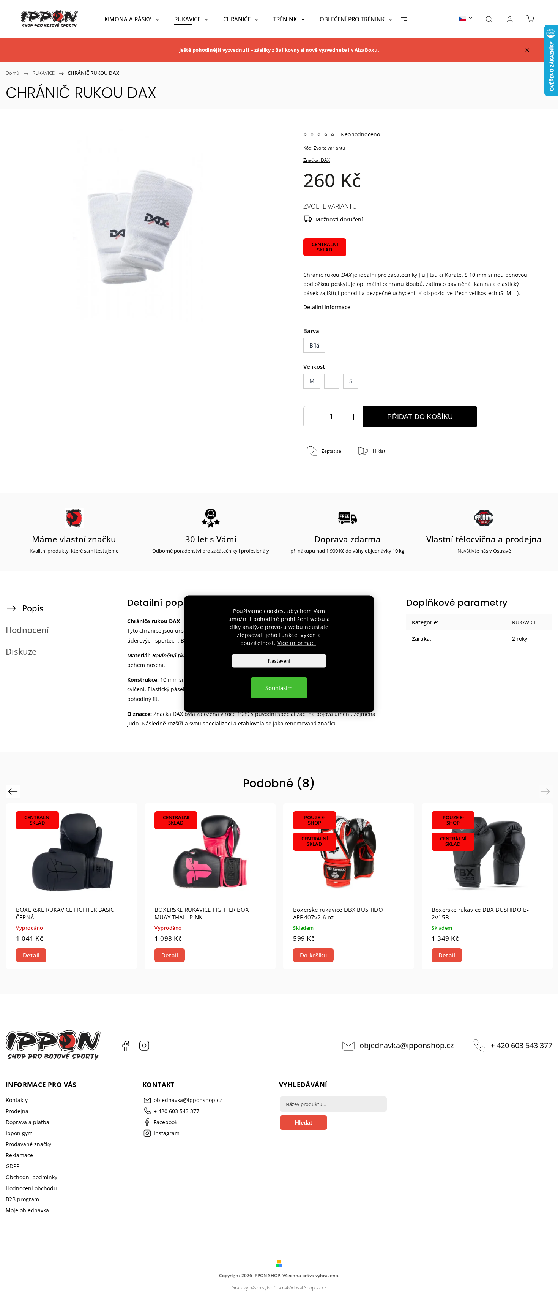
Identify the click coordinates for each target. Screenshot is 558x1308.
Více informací (296, 642)
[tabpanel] (71, 886)
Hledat (303, 1122)
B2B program (22, 1199)
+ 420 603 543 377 (521, 1045)
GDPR (13, 1166)
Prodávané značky (28, 1144)
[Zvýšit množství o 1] (353, 417)
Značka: (316, 160)
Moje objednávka (27, 1210)
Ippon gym (19, 1133)
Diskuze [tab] (21, 651)
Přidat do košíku (420, 416)
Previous (13, 791)
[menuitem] (131, 19)
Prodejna (17, 1111)
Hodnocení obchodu (31, 1188)
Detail (31, 955)
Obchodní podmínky (31, 1177)
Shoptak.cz (315, 1287)
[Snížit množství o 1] (313, 417)
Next (546, 791)
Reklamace (19, 1155)
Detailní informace (326, 307)
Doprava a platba (27, 1122)
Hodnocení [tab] (27, 630)
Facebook (125, 1045)
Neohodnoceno (360, 134)
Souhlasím (279, 688)
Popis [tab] (33, 608)
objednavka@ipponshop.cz (406, 1045)
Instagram (144, 1045)
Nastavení (279, 661)
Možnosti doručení (339, 219)
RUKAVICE (524, 622)
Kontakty (17, 1100)
